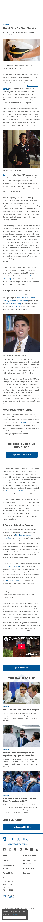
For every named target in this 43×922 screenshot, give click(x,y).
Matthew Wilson (15, 566)
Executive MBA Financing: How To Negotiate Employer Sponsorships (18, 754)
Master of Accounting (13, 303)
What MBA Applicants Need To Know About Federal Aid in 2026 (20, 800)
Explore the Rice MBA (22, 668)
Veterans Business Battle (15, 491)
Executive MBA (22, 300)
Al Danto (22, 422)
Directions (6, 878)
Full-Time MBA (22, 297)
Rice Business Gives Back (15, 580)
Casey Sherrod (8, 175)
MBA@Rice (16, 306)
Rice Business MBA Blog (21, 827)
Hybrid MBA (11, 300)
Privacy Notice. (14, 914)
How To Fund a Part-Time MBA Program (21, 709)
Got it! (14, 917)
